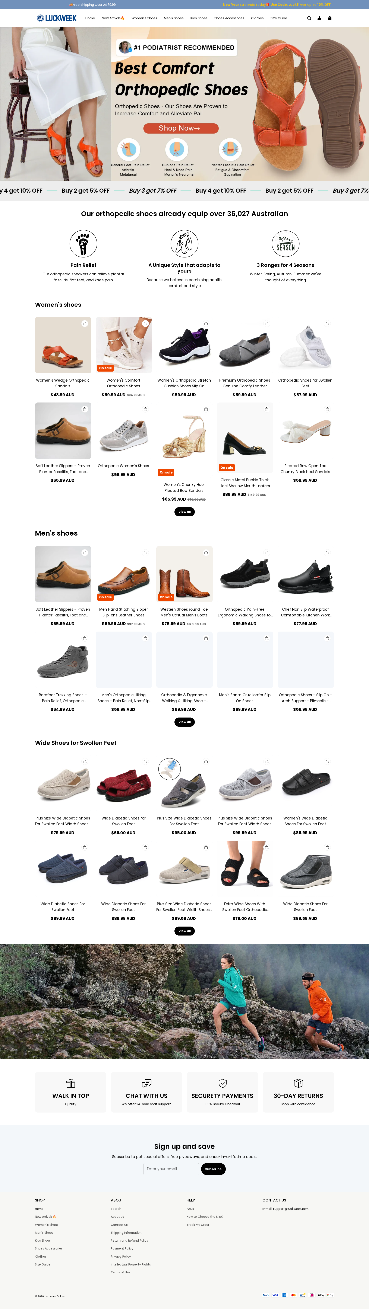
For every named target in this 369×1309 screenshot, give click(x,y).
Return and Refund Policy (129, 1240)
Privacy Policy (121, 1256)
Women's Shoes (144, 18)
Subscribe (213, 1169)
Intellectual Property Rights (131, 1264)
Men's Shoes (174, 18)
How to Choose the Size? (205, 1217)
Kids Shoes (199, 18)
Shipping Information (126, 1233)
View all (185, 512)
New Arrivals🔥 (113, 18)
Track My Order (198, 1225)
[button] (309, 18)
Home (90, 18)
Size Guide (279, 18)
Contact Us (119, 1225)
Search (116, 1209)
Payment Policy (122, 1248)
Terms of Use (120, 1272)
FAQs (190, 1209)
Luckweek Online (54, 1296)
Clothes (257, 18)
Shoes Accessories (229, 18)
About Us (117, 1217)
